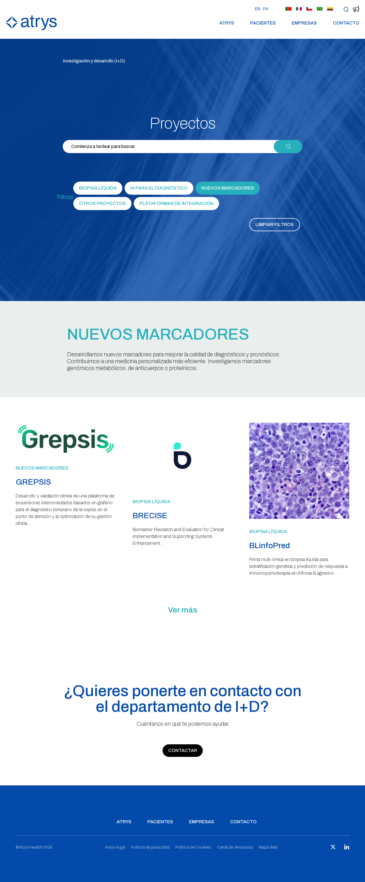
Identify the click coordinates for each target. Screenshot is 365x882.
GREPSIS (33, 481)
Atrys (226, 23)
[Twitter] (333, 848)
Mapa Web (268, 847)
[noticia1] (66, 453)
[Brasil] (320, 9)
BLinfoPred (269, 545)
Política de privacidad (150, 847)
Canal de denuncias (235, 847)
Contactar (182, 750)
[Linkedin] (346, 848)
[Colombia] (330, 9)
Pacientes (263, 23)
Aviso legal (115, 847)
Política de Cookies (193, 847)
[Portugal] (288, 9)
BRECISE (150, 515)
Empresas (304, 23)
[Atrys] (31, 28)
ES (257, 9)
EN (265, 9)
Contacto (346, 23)
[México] (299, 9)
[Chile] (309, 9)
